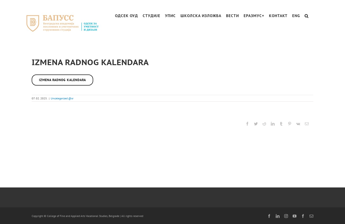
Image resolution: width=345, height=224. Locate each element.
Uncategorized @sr (62, 98)
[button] (307, 16)
